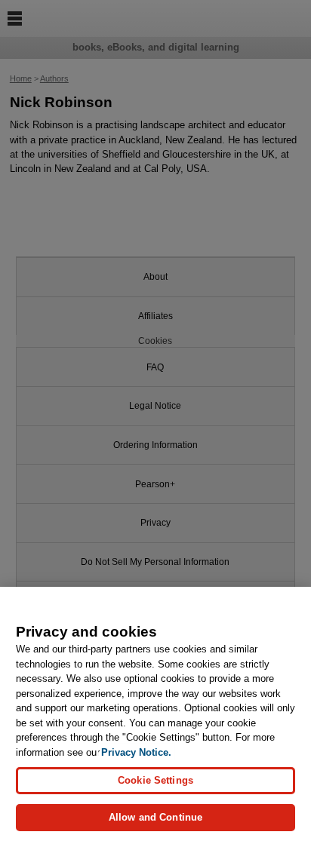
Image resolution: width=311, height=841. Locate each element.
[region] (155, 714)
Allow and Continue (155, 817)
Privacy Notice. (136, 752)
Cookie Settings (155, 780)
